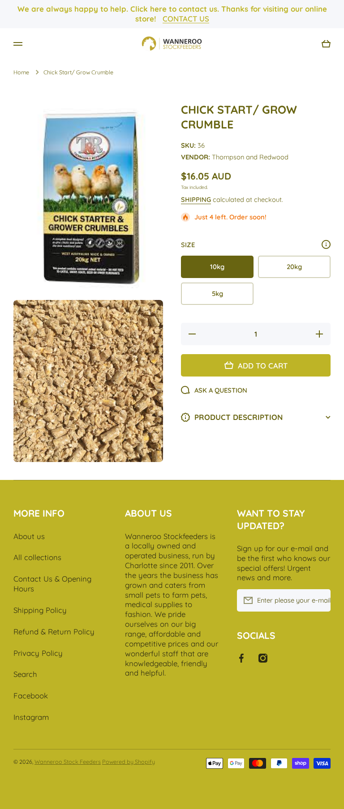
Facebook (30, 695)
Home (21, 72)
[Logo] (172, 44)
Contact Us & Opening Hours (52, 583)
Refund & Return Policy (54, 631)
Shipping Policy (40, 610)
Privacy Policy (38, 653)
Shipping (196, 199)
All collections (37, 557)
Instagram (31, 717)
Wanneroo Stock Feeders (67, 761)
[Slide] (326, 244)
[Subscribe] (319, 600)
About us (29, 536)
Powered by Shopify (128, 761)
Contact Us (186, 18)
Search (25, 674)
